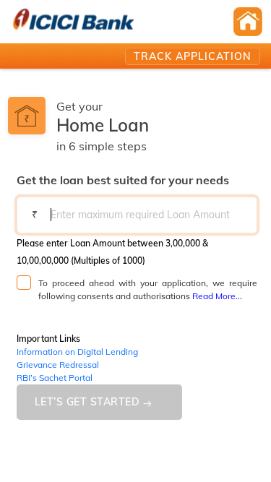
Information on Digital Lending (77, 351)
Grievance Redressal (58, 364)
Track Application (192, 56)
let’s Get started (87, 401)
